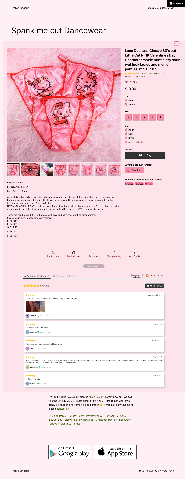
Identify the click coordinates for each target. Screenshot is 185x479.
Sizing (68, 419)
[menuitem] (175, 44)
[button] (134, 170)
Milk (130, 134)
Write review (156, 286)
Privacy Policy (94, 415)
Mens (131, 100)
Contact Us (111, 415)
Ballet (131, 130)
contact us (62, 408)
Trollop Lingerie (20, 8)
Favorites (94, 256)
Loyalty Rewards (83, 419)
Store (127, 76)
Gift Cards (134, 256)
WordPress (167, 470)
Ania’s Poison (96, 396)
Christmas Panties (106, 419)
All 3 (136, 142)
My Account (53, 256)
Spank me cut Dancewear (160, 8)
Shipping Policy (57, 415)
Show (176, 3)
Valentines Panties (69, 423)
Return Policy (76, 415)
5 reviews (148, 73)
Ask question (159, 73)
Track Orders (73, 256)
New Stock (139, 76)
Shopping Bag (114, 256)
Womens (132, 104)
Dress (131, 138)
